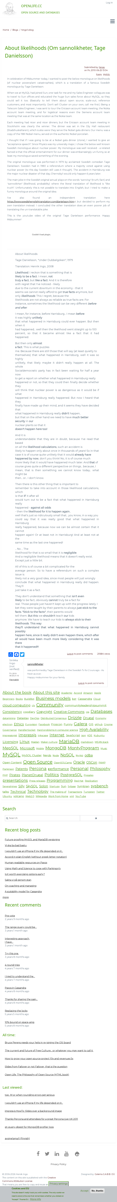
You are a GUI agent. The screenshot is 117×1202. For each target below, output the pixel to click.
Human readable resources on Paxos (26, 862)
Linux (25, 741)
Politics (52, 774)
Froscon (56, 724)
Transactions (75, 792)
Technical (18, 792)
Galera (80, 723)
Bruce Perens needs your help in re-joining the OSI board (38, 1042)
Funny (99, 74)
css (87, 712)
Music (104, 748)
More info (35, 1199)
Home (6, 30)
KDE (89, 735)
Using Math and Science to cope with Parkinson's (32, 868)
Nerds (47, 755)
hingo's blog (27, 30)
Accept (84, 1190)
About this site (46, 692)
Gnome (108, 724)
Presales (88, 775)
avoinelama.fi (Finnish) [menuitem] (17, 1138)
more (6, 897)
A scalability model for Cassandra (23, 891)
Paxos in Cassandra (15, 988)
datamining (9, 718)
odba (89, 755)
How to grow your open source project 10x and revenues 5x (39, 1058)
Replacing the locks (16, 1010)
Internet (57, 735)
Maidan (35, 742)
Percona (38, 768)
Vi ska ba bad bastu (16, 845)
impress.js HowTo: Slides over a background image (33, 1111)
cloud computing (16, 705)
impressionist (10, 735)
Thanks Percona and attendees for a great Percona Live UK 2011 (41, 1119)
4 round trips (12, 965)
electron (7, 724)
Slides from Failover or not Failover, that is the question (36, 1066)
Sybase (72, 786)
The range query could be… (21, 927)
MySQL (106, 74)
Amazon (88, 693)
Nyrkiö (79, 755)
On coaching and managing (21, 885)
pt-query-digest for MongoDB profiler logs (29, 1127)
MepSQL (10, 748)
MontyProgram (83, 747)
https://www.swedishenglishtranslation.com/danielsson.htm (40, 201)
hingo (102, 67)
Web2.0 (29, 796)
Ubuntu (7, 796)
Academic (66, 693)
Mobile (40, 748)
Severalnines (10, 786)
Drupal (88, 718)
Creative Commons (69, 712)
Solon (43, 786)
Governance (10, 730)
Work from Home (58, 796)
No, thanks (97, 1191)
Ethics (19, 724)
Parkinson (8, 769)
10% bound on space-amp (19, 1022)
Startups (54, 786)
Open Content (12, 762)
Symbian (83, 786)
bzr (74, 698)
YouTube (80, 796)
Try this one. (12, 953)
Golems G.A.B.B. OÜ (105, 1174)
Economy (100, 718)
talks (6, 791)
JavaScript (73, 735)
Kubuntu (99, 735)
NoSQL (67, 754)
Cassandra (85, 698)
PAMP (102, 762)
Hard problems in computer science (57, 730)
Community (49, 705)
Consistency (12, 712)
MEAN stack (101, 742)
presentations (15, 780)
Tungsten (89, 792)
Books (19, 699)
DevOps (34, 718)
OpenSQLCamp (63, 762)
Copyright (44, 712)
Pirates (14, 775)
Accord (78, 693)
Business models (53, 698)
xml (72, 796)
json (83, 735)
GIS (91, 724)
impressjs (27, 735)
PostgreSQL (71, 775)
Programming (60, 780)
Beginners (8, 699)
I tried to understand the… (20, 976)
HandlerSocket (27, 730)
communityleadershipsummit (85, 705)
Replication (91, 781)
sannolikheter (35, 664)
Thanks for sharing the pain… (21, 999)
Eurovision (31, 724)
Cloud (96, 699)
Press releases (37, 781)
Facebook (44, 724)
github (99, 724)
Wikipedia (41, 796)
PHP (5, 775)
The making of (58, 792)
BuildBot (29, 699)
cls (33, 705)
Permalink (14, 680)
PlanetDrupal (32, 775)
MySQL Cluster (32, 755)
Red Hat (78, 781)
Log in (70, 654)
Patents (21, 769)
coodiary (29, 712)
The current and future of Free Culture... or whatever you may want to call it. (49, 1050)
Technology (37, 791)
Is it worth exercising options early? (25, 874)
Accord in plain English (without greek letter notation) (36, 857)
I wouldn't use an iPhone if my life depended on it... (34, 851)
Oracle (79, 762)
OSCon (91, 762)
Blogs (15, 30)
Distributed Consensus (53, 718)
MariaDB (69, 741)
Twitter (100, 792)
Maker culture (49, 742)
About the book (17, 692)
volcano (18, 796)
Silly (21, 786)
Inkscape (43, 735)
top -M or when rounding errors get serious (30, 1095)
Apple (97, 693)
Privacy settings (58, 1183)
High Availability (94, 729)
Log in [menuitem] (109, 2)
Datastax (23, 718)
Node (56, 755)
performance (58, 769)
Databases (101, 711)
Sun (63, 786)
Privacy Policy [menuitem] (58, 1164)
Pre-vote (10, 915)
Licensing (10, 742)
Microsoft (27, 748)
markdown (87, 742)
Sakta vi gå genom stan (18, 880)
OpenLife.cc (31, 5)
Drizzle (75, 717)
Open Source (38, 762)
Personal (79, 768)
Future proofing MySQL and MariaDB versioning (32, 839)
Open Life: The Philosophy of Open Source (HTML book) (37, 1074)
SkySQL (32, 786)
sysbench (99, 786)
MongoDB (55, 747)
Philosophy (100, 768)
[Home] (9, 9)
